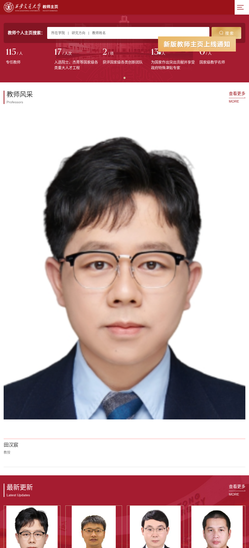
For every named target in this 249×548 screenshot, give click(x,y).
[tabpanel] (28, 56)
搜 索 (229, 33)
